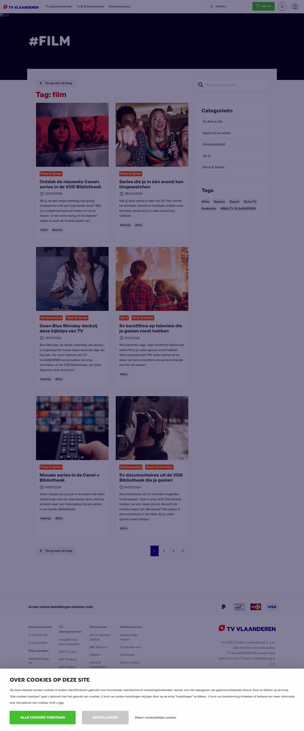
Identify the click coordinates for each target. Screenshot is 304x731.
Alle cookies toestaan (42, 717)
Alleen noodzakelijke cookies (155, 717)
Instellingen (105, 717)
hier (61, 703)
